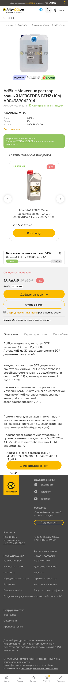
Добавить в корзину (34, 294)
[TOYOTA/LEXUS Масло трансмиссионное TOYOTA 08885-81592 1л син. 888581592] (34, 183)
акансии (9, 584)
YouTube (46, 498)
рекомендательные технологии (39, 668)
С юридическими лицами (22, 312)
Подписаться (49, 522)
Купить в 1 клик (34, 304)
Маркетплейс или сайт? (48, 596)
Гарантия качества (45, 578)
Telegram (46, 491)
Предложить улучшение (18, 596)
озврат (39, 572)
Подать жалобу (12, 590)
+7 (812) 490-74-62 (24, 141)
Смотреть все (11, 129)
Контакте (47, 484)
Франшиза (9, 614)
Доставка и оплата (45, 566)
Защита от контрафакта (48, 590)
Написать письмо (13, 566)
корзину (34, 233)
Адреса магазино (45, 551)
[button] (8, 199)
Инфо (62, 10)
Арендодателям (13, 626)
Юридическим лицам (16, 578)
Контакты (9, 572)
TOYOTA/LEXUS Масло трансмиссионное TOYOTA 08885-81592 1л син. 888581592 (34, 214)
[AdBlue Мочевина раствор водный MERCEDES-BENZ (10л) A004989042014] (34, 55)
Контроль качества (45, 584)
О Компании (10, 620)
